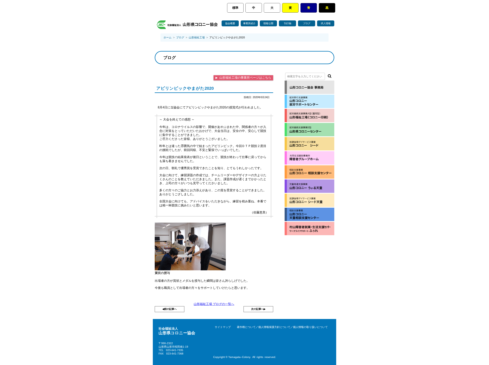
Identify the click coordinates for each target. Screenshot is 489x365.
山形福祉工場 (197, 37)
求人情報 (326, 23)
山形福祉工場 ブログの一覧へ (214, 304)
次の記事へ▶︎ (258, 309)
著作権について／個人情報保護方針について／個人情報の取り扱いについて (282, 327)
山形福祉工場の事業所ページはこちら (245, 77)
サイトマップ (223, 327)
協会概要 (230, 23)
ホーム (168, 37)
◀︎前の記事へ (169, 309)
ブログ (306, 23)
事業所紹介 (249, 23)
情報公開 (268, 23)
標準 (235, 7)
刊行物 (287, 23)
